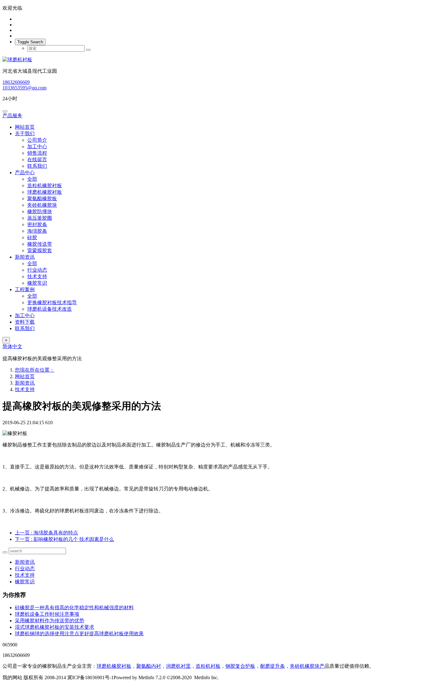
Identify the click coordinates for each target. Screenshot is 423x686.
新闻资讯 (25, 257)
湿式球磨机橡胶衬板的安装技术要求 (54, 627)
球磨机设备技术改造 (49, 309)
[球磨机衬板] (211, 60)
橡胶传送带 (39, 244)
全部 (32, 179)
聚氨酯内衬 (148, 666)
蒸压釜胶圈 (39, 218)
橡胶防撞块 (39, 211)
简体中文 (12, 346)
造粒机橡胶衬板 (44, 185)
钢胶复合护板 (240, 666)
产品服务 (12, 115)
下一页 (64, 539)
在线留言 (37, 159)
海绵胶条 (37, 231)
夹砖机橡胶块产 (307, 666)
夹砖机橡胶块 (42, 205)
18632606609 (16, 82)
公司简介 (37, 140)
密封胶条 (37, 224)
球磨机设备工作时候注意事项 (47, 614)
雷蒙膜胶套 (39, 250)
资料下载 (25, 322)
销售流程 (37, 153)
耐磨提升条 (272, 666)
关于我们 (25, 133)
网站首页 (25, 127)
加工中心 (37, 146)
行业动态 (37, 270)
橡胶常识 (37, 283)
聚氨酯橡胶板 (42, 198)
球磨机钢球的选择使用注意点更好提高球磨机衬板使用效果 (79, 633)
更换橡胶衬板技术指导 (52, 302)
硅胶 (32, 237)
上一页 (46, 532)
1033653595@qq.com (24, 87)
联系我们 (37, 166)
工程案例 (25, 289)
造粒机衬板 (208, 666)
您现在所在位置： (35, 370)
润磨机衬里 (178, 666)
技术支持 (37, 276)
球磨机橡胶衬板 (44, 192)
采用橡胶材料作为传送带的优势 (49, 620)
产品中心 (25, 172)
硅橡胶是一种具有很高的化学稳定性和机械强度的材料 (74, 607)
